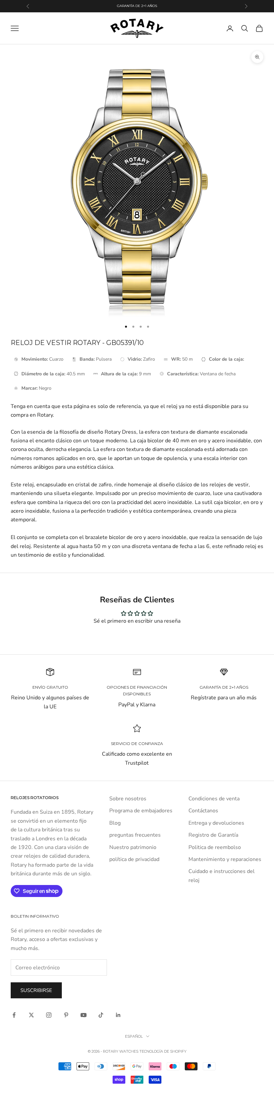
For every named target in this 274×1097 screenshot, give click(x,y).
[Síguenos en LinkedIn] (118, 1015)
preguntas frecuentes (135, 835)
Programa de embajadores (140, 810)
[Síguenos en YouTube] (83, 1015)
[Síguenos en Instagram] (48, 1015)
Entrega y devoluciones (216, 823)
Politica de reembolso (214, 847)
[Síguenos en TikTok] (101, 1015)
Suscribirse (36, 990)
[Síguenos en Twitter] (31, 1015)
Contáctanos (203, 810)
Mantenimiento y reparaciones (224, 859)
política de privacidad (134, 859)
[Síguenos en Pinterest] (66, 1015)
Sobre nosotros (127, 798)
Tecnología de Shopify (162, 1051)
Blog (115, 823)
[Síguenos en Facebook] (14, 1015)
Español (134, 1036)
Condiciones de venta (214, 798)
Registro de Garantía (213, 835)
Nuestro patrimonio (132, 847)
